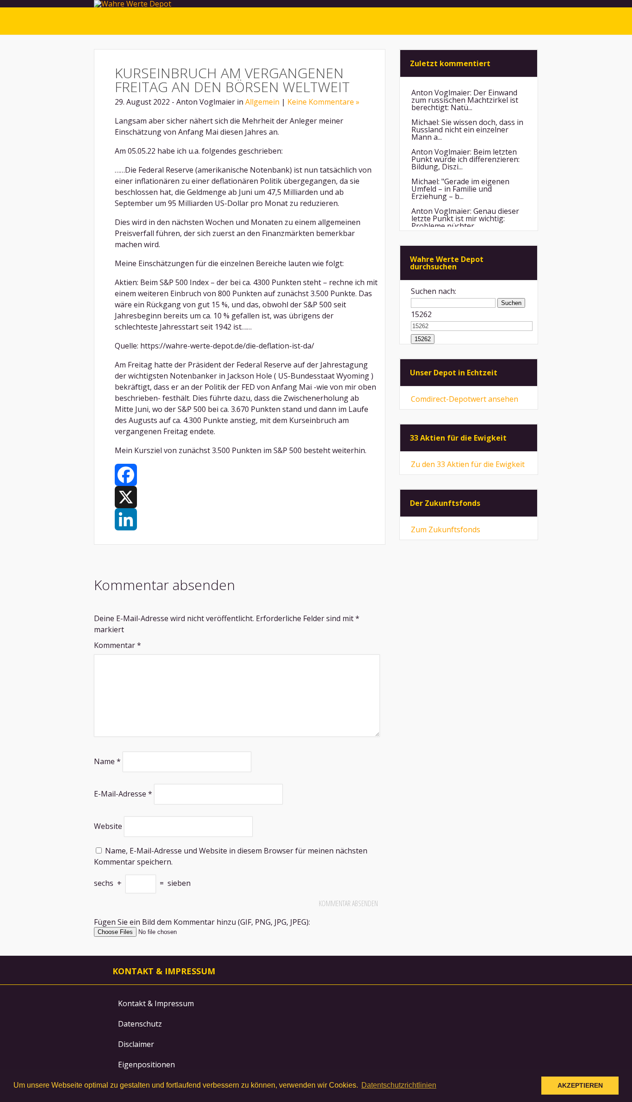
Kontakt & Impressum (156, 1003)
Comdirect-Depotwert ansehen (464, 399)
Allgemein (262, 102)
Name (107, 761)
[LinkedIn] (246, 519)
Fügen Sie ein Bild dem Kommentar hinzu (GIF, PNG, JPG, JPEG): (202, 922)
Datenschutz (140, 1024)
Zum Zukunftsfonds (445, 529)
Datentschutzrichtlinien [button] (398, 1085)
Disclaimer (136, 1044)
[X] (246, 497)
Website (108, 826)
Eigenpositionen (146, 1064)
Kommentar (117, 645)
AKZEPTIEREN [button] (580, 1085)
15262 (421, 314)
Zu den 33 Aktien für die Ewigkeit (468, 464)
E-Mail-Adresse (123, 794)
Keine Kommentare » (323, 102)
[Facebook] (246, 475)
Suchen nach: (433, 291)
